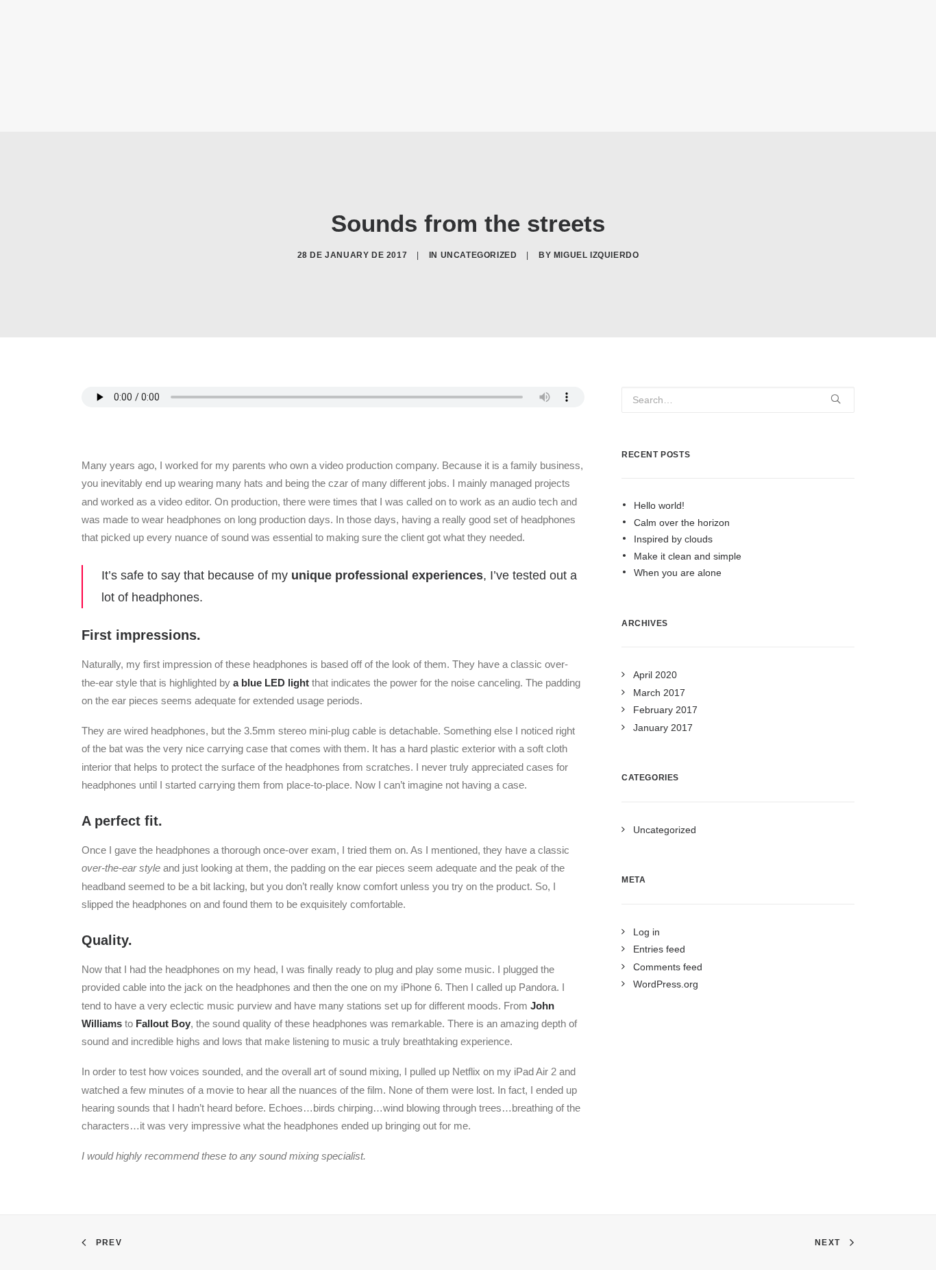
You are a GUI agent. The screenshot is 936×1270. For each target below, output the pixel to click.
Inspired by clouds (673, 539)
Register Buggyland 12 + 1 (628, 68)
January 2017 (663, 727)
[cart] (904, 66)
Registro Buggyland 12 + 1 (232, 68)
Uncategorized (479, 255)
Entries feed (659, 949)
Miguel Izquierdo (596, 255)
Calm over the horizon (682, 522)
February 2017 (665, 709)
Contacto (327, 68)
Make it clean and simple (687, 556)
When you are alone (678, 572)
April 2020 (655, 674)
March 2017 (659, 692)
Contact (720, 68)
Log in (646, 931)
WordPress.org (665, 984)
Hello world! (659, 505)
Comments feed (667, 966)
